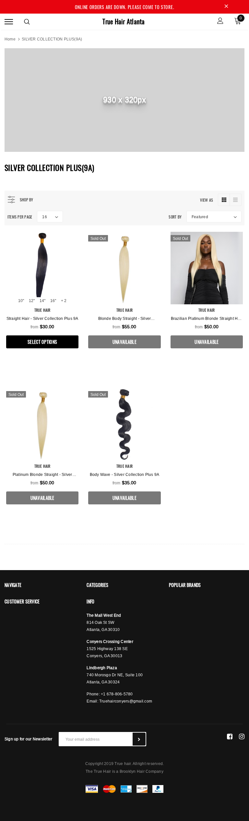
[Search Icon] (27, 22)
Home (10, 39)
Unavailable (124, 341)
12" (32, 300)
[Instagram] (241, 736)
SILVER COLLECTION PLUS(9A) (52, 39)
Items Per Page (19, 216)
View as (206, 200)
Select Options (42, 341)
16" (53, 300)
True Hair (42, 310)
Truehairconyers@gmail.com (125, 701)
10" (21, 300)
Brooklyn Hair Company (141, 771)
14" (42, 300)
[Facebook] (229, 736)
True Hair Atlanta (123, 21)
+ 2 (63, 300)
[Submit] (139, 739)
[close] (226, 7)
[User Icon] (220, 21)
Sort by (175, 216)
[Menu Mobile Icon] (9, 21)
